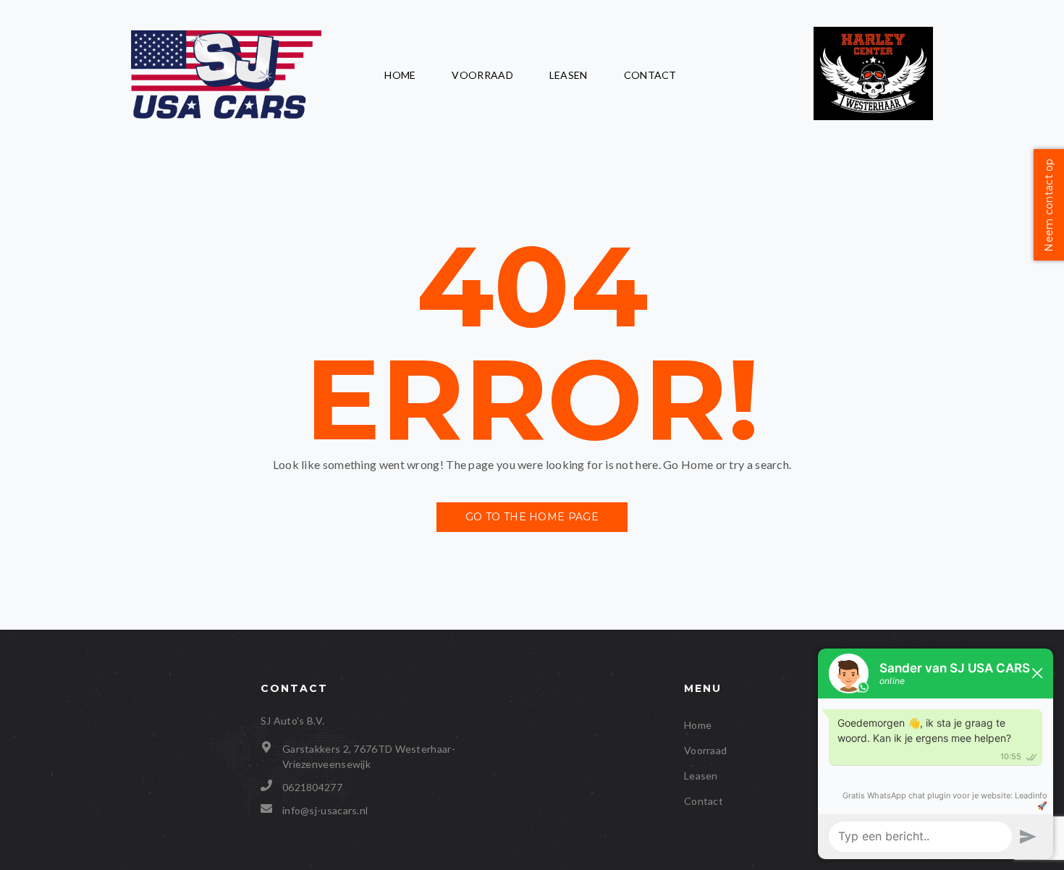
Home (399, 75)
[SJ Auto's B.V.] (226, 75)
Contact (650, 75)
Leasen (568, 75)
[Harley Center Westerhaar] (873, 75)
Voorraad (482, 75)
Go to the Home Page (532, 516)
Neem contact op (1048, 205)
